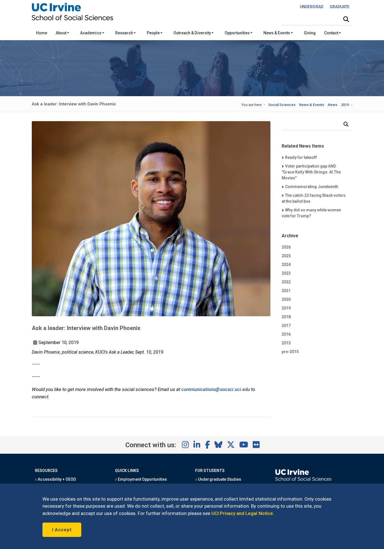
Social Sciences (281, 105)
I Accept (62, 529)
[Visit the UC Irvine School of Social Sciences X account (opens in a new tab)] (231, 445)
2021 (286, 290)
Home (41, 33)
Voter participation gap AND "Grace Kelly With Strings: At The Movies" (311, 172)
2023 (286, 273)
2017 (286, 325)
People (154, 33)
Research (124, 33)
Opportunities (237, 33)
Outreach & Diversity (192, 33)
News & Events (277, 33)
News (332, 105)
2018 (286, 317)
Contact (331, 33)
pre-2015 (290, 351)
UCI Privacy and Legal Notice (242, 513)
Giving (310, 33)
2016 (286, 334)
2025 (286, 256)
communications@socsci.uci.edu (215, 389)
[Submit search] (346, 19)
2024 (286, 264)
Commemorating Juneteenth (311, 186)
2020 (286, 299)
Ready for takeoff (301, 157)
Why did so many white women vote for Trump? (311, 212)
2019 (345, 105)
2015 (286, 343)
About (61, 33)
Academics (91, 33)
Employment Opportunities (142, 479)
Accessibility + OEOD (56, 479)
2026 (286, 247)
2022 (286, 282)
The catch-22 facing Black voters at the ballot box (313, 198)
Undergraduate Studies (219, 479)
